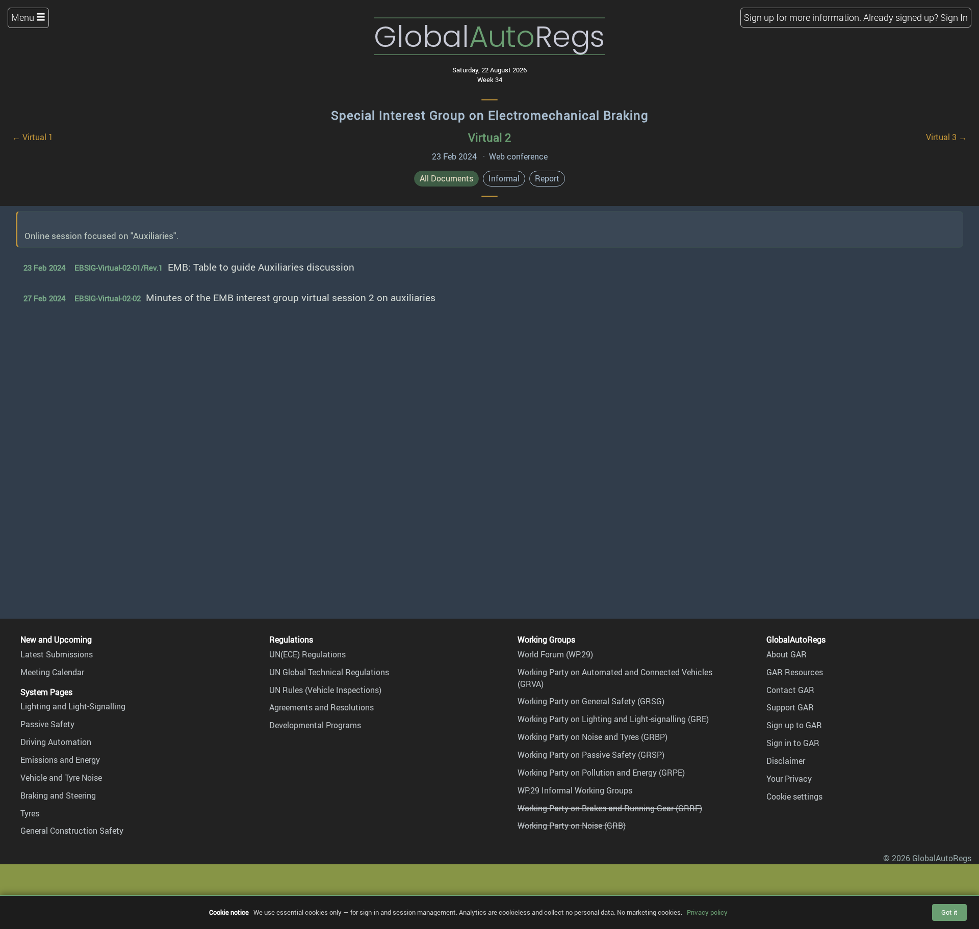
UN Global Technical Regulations (329, 672)
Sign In (954, 17)
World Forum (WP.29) (555, 654)
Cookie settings (794, 796)
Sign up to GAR (794, 725)
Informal (504, 178)
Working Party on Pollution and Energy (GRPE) (601, 772)
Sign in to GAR (792, 743)
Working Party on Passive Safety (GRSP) (591, 754)
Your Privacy (789, 778)
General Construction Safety (71, 830)
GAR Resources (794, 672)
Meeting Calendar (52, 672)
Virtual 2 (489, 137)
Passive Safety (47, 724)
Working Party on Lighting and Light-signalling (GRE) (613, 719)
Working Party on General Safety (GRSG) (591, 701)
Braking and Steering (58, 795)
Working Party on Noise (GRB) (572, 825)
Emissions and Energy (60, 759)
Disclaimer (785, 760)
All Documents (446, 178)
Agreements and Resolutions (321, 707)
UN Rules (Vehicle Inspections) (325, 690)
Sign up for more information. (802, 17)
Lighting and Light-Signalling (72, 706)
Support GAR (790, 707)
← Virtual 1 (32, 137)
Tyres (29, 813)
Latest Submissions (56, 654)
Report (547, 178)
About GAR (786, 654)
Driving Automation (55, 742)
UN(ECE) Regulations (307, 654)
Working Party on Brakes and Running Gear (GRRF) (610, 808)
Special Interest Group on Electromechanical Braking (490, 115)
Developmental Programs (315, 725)
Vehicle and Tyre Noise (61, 777)
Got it (949, 912)
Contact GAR (790, 690)
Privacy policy (707, 912)
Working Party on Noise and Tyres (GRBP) (592, 736)
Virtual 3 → (946, 137)
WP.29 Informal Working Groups (575, 790)
